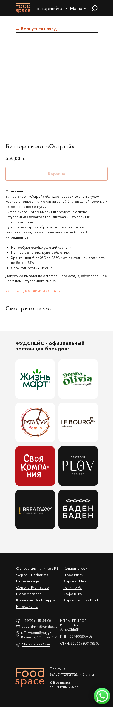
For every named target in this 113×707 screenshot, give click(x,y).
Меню (76, 8)
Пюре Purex (73, 574)
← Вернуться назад (36, 28)
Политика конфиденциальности (67, 671)
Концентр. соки (76, 568)
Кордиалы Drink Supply (35, 600)
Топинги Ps (72, 587)
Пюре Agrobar (28, 593)
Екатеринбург (49, 8)
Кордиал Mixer (75, 581)
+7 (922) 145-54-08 (36, 621)
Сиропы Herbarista (32, 574)
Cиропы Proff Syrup (32, 587)
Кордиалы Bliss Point (80, 600)
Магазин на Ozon (36, 644)
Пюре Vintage (27, 581)
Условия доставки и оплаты (72, 674)
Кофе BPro (72, 593)
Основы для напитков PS (37, 568)
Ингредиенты (27, 606)
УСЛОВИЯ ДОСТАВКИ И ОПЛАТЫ (32, 291)
